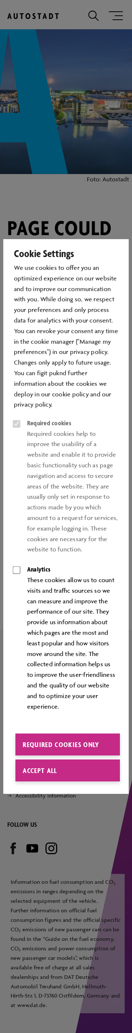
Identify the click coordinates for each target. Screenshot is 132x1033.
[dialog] (66, 516)
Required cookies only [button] (61, 744)
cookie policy (70, 394)
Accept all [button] (40, 770)
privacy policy (32, 404)
